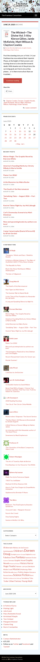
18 (25, 134)
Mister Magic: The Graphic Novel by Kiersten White (18, 314)
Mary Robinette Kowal (12, 614)
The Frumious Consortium (11, 15)
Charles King (8, 624)
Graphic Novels (26, 48)
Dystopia (13, 554)
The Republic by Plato (13, 265)
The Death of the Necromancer (16, 189)
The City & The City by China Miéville (18, 404)
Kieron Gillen (19, 103)
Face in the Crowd (12, 513)
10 (20, 131)
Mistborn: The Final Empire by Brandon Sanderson (19, 505)
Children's (19, 551)
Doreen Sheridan (10, 48)
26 (30, 138)
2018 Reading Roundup (14, 401)
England (28, 554)
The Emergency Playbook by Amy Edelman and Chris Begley (20, 352)
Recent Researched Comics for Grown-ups (20, 357)
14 (6, 134)
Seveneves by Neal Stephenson (17, 435)
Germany (11, 560)
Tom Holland (8, 619)
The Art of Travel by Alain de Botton (18, 461)
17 (20, 134)
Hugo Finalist (9, 566)
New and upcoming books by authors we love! (20, 347)
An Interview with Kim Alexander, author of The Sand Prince (21, 431)
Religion (26, 572)
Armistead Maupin (10, 616)
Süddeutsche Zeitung (14, 578)
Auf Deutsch (24, 548)
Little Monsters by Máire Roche (16, 182)
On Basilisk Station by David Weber (18, 385)
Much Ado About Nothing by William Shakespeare (18, 269)
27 (34, 138)
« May (18, 144)
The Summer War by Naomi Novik (17, 293)
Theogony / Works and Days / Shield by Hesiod (19, 256)
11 (25, 131)
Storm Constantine (10, 627)
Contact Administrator (12, 639)
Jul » (23, 144)
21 (6, 138)
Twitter (16, 644)
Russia (5, 575)
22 (10, 138)
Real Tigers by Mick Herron (15, 290)
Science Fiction (21, 574)
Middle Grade (7, 569)
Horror (30, 563)
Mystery (17, 569)
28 (6, 141)
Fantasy (20, 557)
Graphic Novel (19, 560)
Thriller (6, 581)
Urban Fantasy (14, 50)
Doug (6, 554)
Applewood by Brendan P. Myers (17, 492)
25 (25, 138)
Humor (18, 566)
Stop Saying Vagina (12, 517)
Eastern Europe (21, 554)
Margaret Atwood (10, 622)
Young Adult (27, 581)
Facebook (26, 644)
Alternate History (11, 548)
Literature (31, 566)
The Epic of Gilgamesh (13, 274)
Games (5, 560)
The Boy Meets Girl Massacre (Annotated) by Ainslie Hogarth (20, 421)
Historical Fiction (15, 563)
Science (10, 575)
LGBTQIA (24, 566)
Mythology (6, 50)
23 (15, 138)
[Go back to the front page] (20, 6)
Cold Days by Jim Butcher (14, 372)
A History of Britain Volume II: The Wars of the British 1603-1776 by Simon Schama (20, 261)
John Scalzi (7, 611)
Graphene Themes (17, 659)
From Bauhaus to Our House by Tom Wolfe (20, 465)
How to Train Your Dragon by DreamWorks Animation (20, 488)
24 (20, 138)
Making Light (8, 608)
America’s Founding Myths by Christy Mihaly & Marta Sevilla (21, 320)
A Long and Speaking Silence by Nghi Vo (19, 302)
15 (10, 134)
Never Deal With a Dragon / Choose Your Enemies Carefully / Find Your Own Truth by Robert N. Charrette (21, 389)
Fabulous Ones (9, 557)
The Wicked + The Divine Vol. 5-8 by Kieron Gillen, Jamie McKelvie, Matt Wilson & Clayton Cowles (18, 38)
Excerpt (33, 554)
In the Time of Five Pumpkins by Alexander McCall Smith (20, 297)
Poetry (16, 572)
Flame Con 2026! (10, 175)
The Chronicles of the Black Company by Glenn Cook (20, 448)
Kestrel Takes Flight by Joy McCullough (19, 205)
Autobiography (8, 551)
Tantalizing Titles (27, 578)
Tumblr (6, 647)
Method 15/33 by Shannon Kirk (16, 484)
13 (34, 131)
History (23, 563)
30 (15, 141)
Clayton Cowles (11, 101)
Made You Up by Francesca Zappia (17, 477)
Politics (21, 572)
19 (30, 134)
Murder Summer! (11, 360)
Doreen (19, 48)
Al (4, 547)
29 (10, 141)
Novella (10, 572)
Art (20, 548)
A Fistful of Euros (9, 606)
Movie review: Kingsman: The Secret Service (21, 416)
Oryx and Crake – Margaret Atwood (18, 510)
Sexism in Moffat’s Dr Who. (15, 520)
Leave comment (31, 108)
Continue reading (12, 81)
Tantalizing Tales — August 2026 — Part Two (21, 327)
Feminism (28, 557)
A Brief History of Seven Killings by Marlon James (20, 426)
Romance (33, 572)
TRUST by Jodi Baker (13, 480)
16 (15, 134)
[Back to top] (35, 657)
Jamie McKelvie (8, 103)
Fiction (34, 557)
